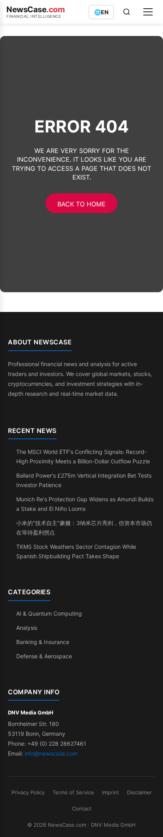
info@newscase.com (51, 753)
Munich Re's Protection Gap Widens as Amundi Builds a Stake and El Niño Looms (85, 504)
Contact (81, 808)
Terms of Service (73, 792)
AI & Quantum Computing (49, 613)
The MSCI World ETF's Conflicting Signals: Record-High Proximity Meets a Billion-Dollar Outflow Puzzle (83, 456)
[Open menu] (148, 11)
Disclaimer (139, 792)
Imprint (110, 792)
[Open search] (127, 12)
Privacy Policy (28, 792)
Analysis (26, 627)
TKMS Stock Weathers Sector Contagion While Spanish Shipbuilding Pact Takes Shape (76, 551)
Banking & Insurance (42, 642)
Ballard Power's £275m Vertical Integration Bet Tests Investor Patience (84, 480)
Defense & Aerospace (44, 656)
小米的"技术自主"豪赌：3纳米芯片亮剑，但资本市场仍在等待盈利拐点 (84, 528)
